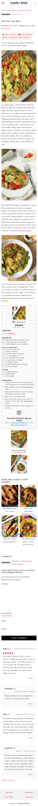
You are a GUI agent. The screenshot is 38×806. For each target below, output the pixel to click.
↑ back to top (29, 797)
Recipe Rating (6, 613)
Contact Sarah (29, 792)
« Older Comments (8, 780)
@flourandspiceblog (18, 422)
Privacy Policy (9, 797)
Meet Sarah (9, 792)
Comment (5, 584)
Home (3, 10)
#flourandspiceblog (18, 425)
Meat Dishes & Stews (24, 10)
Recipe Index (11, 10)
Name (4, 621)
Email (4, 629)
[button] (2, 14)
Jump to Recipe (10, 34)
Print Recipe (25, 34)
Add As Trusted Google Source (16, 38)
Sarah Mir (11, 333)
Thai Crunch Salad (24, 230)
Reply (31, 678)
